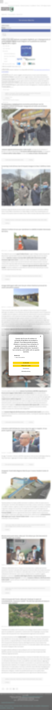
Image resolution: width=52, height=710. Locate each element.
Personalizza (26, 368)
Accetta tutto (26, 362)
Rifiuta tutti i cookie (26, 365)
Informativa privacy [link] (25, 371)
